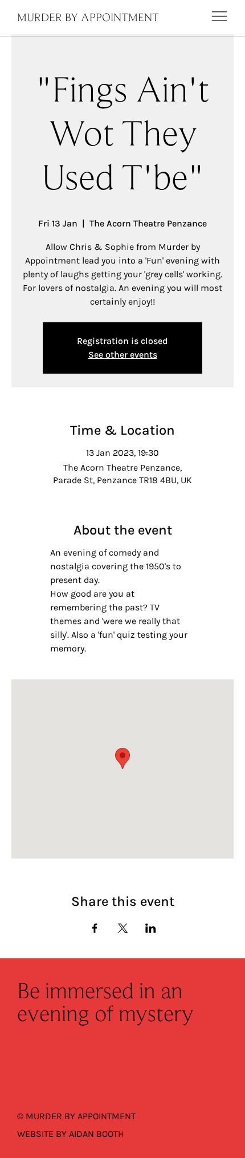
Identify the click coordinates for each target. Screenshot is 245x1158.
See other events (122, 354)
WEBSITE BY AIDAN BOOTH (70, 1133)
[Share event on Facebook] (94, 928)
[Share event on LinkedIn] (150, 928)
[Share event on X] (122, 928)
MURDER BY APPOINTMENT (88, 18)
